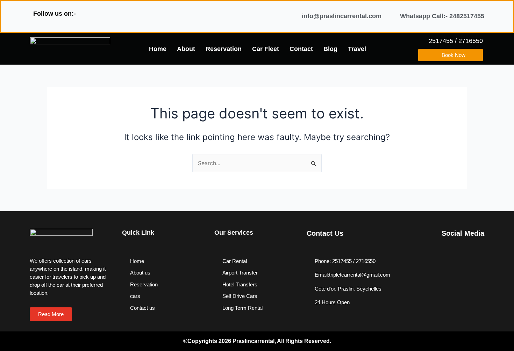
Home (157, 48)
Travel (357, 48)
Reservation (224, 48)
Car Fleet (265, 48)
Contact (301, 48)
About (186, 48)
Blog (330, 48)
